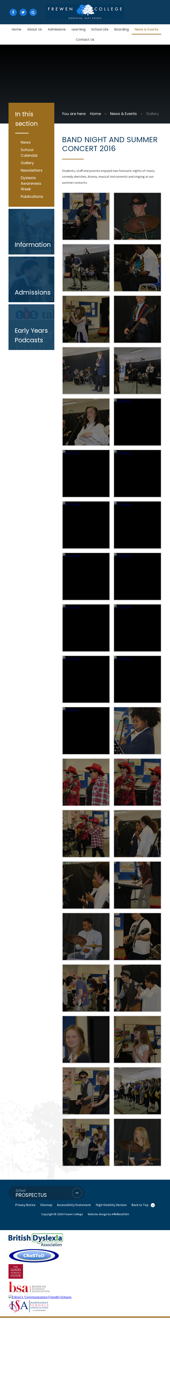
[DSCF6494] (86, 576)
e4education (120, 1214)
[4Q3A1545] (137, 267)
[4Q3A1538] (86, 370)
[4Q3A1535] (86, 422)
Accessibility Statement (74, 1205)
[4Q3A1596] (137, 988)
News (26, 142)
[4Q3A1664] (86, 1142)
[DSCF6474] (137, 627)
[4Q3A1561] (137, 730)
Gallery (152, 113)
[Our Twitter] (23, 12)
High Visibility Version (111, 1205)
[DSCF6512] (86, 473)
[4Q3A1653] (137, 1090)
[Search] (33, 12)
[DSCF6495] (137, 525)
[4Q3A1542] (86, 319)
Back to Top (140, 1205)
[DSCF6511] (137, 473)
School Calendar (29, 152)
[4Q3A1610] (86, 1039)
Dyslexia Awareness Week (31, 183)
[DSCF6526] (86, 730)
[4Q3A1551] (86, 267)
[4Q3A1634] (86, 1090)
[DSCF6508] (86, 525)
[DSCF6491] (137, 576)
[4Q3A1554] (86, 216)
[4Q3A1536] (137, 370)
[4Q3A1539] (137, 319)
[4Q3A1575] (137, 833)
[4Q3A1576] (86, 885)
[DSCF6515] (137, 422)
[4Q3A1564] (86, 782)
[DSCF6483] (86, 627)
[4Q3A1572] (86, 833)
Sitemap (46, 1205)
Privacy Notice (25, 1205)
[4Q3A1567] (137, 782)
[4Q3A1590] (86, 988)
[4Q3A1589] (137, 936)
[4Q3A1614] (137, 1039)
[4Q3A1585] (86, 936)
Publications (32, 196)
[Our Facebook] (13, 12)
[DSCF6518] (86, 679)
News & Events (123, 113)
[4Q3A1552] (137, 216)
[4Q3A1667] (137, 1142)
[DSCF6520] (137, 679)
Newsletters (31, 170)
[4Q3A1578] (137, 885)
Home (95, 113)
